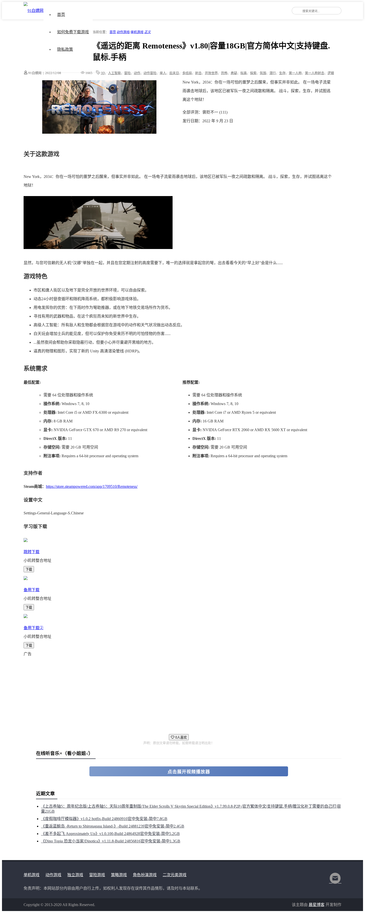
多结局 (187, 73)
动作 (137, 73)
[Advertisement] (173, 693)
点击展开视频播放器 (189, 771)
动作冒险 (150, 73)
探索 (253, 73)
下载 (29, 569)
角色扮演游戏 (145, 875)
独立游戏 (75, 875)
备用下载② (33, 628)
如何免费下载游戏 (73, 32)
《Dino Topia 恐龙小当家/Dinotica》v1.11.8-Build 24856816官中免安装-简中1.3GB (110, 841)
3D (103, 73)
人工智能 (114, 73)
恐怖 (224, 73)
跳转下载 (31, 552)
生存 (282, 73)
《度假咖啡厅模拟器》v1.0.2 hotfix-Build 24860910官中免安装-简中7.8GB (104, 819)
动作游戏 (123, 32)
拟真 (243, 73)
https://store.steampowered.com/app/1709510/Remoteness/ (92, 486)
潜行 (272, 73)
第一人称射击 (314, 73)
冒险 (127, 73)
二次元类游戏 (174, 875)
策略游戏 (119, 875)
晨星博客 (317, 905)
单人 (163, 73)
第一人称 (295, 73)
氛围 (263, 73)
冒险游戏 (97, 875)
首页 (61, 14)
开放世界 (211, 73)
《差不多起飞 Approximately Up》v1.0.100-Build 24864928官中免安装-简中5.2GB (110, 833)
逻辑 (331, 73)
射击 (198, 73)
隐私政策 (65, 49)
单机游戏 (137, 32)
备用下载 (31, 590)
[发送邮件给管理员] (335, 881)
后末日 (174, 73)
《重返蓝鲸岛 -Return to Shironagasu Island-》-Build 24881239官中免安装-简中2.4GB (112, 826)
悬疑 (234, 73)
